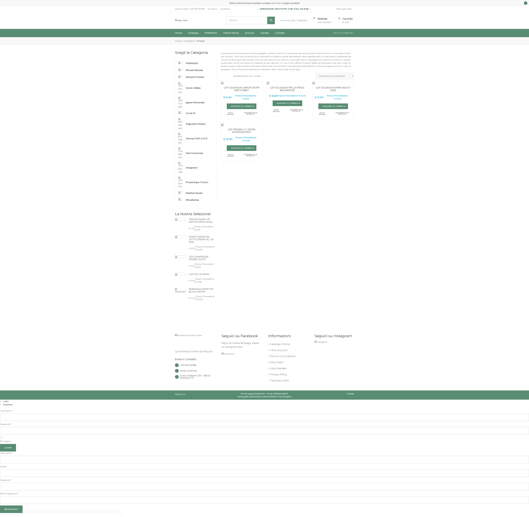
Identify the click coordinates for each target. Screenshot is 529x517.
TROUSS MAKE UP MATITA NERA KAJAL (201, 220)
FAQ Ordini (277, 362)
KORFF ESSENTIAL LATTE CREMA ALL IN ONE (201, 239)
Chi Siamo (212, 9)
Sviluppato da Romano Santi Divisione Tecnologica (264, 396)
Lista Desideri (278, 368)
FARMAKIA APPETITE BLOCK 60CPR (201, 290)
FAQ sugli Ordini (344, 9)
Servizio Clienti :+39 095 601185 (190, 9)
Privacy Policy (278, 374)
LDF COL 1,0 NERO (199, 274)
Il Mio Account (279, 350)
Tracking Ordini (279, 380)
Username (6, 410)
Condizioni (225, 9)
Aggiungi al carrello (242, 106)
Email (3, 466)
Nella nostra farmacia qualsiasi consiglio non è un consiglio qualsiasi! (264, 3)
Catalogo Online (280, 344)
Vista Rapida (230, 113)
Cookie (350, 393)
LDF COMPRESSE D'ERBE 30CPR (199, 258)
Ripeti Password (9, 493)
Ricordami (5, 441)
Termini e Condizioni (283, 356)
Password (6, 424)
